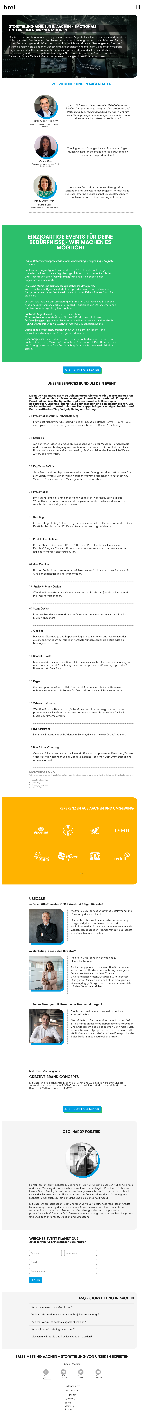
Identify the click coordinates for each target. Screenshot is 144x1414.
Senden (36, 1280)
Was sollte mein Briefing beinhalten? (53, 1329)
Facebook (46, 1372)
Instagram (63, 1372)
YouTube (98, 1372)
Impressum (72, 1390)
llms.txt (72, 1394)
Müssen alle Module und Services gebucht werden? (62, 1336)
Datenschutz (72, 1385)
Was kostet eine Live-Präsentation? (52, 1307)
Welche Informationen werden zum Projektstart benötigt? (65, 1314)
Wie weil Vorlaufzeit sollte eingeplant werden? (59, 1321)
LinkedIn (80, 1372)
